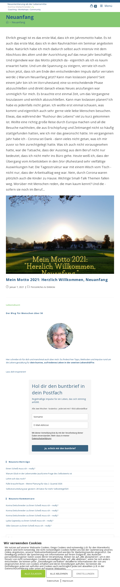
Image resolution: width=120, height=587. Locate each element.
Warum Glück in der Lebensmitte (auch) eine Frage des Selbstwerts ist (39, 473)
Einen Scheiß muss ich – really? (20, 468)
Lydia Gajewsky (13, 520)
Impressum (67, 580)
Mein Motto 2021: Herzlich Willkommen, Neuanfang (57, 279)
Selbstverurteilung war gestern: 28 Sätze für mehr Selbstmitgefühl (37, 488)
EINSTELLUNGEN (85, 573)
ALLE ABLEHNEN (59, 573)
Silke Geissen (12, 525)
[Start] (7, 22)
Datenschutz (53, 580)
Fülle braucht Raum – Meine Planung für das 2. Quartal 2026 (34, 483)
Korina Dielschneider (16, 505)
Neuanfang (18, 22)
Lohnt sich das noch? (16, 478)
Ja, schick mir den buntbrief (60, 448)
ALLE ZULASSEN (33, 573)
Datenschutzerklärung (41, 438)
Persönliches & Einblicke (43, 287)
